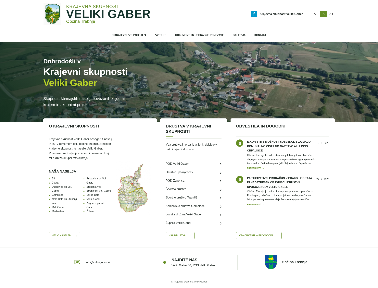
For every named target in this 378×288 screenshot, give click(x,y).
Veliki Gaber (93, 199)
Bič (54, 178)
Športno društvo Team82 (194, 197)
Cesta (55, 182)
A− (316, 14)
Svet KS (160, 35)
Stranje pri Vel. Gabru (98, 190)
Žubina (90, 211)
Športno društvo (194, 189)
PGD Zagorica (194, 180)
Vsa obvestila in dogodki (259, 235)
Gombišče (57, 194)
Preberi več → (255, 168)
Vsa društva (180, 235)
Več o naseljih (64, 235)
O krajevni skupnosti (129, 35)
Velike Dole (92, 194)
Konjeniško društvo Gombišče (194, 206)
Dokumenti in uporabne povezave (199, 35)
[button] (133, 188)
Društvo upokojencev (194, 172)
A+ (331, 14)
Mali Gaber (58, 207)
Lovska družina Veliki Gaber (194, 214)
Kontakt (260, 35)
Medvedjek (58, 211)
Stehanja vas (93, 186)
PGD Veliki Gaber (194, 163)
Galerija (239, 35)
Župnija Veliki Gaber (194, 223)
